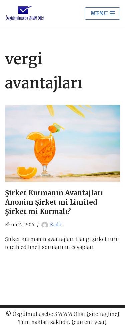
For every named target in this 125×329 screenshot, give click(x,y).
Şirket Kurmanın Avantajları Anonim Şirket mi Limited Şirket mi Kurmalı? (54, 202)
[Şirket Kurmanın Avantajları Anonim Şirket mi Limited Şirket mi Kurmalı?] (62, 143)
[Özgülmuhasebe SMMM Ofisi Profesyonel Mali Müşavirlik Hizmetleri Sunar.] (25, 13)
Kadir (56, 225)
